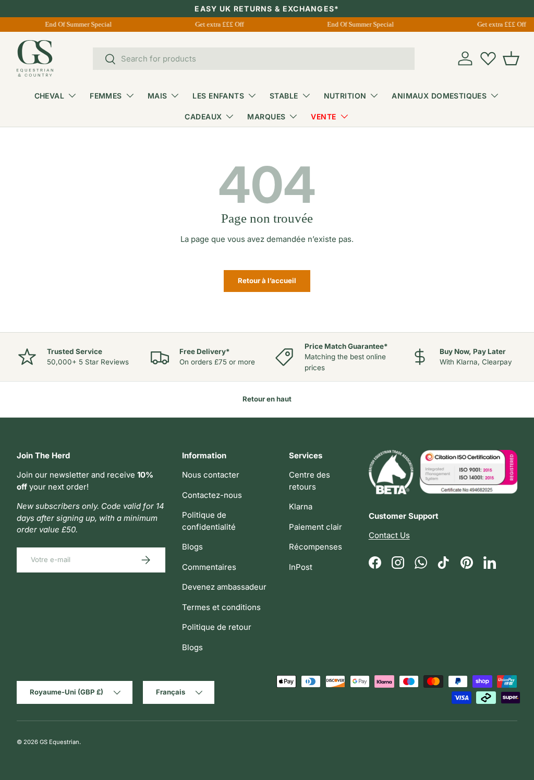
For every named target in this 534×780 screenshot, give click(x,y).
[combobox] (254, 58)
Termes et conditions (221, 607)
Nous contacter (210, 475)
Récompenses (315, 547)
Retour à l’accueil (267, 280)
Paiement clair (315, 527)
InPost (300, 567)
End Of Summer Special (77, 24)
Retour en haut (267, 399)
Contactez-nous (212, 495)
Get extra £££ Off (218, 24)
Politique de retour (216, 627)
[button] (511, 58)
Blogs (192, 547)
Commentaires (209, 567)
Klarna (300, 506)
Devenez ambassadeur (224, 587)
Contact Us (389, 535)
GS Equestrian (59, 742)
